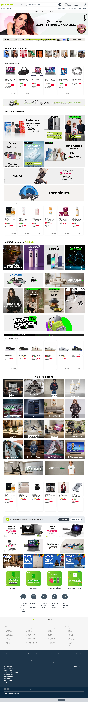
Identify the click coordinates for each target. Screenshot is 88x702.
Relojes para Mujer (71, 639)
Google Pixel (70, 634)
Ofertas (36, 11)
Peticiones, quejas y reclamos (9, 676)
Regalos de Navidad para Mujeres (54, 639)
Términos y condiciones (31, 689)
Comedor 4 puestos (31, 634)
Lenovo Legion (70, 635)
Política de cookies (42, 689)
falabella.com (75, 655)
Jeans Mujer (50, 635)
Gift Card (6, 682)
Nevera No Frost (71, 632)
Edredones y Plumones (32, 642)
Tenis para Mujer (31, 645)
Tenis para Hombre (31, 643)
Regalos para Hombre (52, 643)
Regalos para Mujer (51, 642)
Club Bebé (52, 660)
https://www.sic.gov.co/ (8, 678)
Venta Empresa (30, 662)
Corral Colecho (71, 642)
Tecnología (9, 645)
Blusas (29, 635)
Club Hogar (52, 662)
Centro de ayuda (7, 657)
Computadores (10, 635)
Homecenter (75, 662)
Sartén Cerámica (71, 643)
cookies (54, 699)
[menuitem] (72, 8)
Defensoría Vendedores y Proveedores (11, 672)
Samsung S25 (30, 628)
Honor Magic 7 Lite (71, 636)
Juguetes (9, 639)
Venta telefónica (7, 655)
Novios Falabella (53, 657)
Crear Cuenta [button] (75, 519)
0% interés (44, 11)
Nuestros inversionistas (31, 657)
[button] (43, 4)
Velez (69, 638)
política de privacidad (47, 699)
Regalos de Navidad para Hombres (54, 640)
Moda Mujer (9, 642)
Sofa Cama (30, 640)
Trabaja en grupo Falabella (32, 660)
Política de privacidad (52, 689)
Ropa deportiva (51, 632)
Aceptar (61, 699)
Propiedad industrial (8, 680)
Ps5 (28, 639)
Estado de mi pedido (8, 666)
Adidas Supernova (71, 628)
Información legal (7, 662)
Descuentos (50, 645)
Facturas (5, 664)
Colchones (9, 634)
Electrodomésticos (11, 636)
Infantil (8, 638)
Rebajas (52, 11)
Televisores (9, 631)
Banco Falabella (76, 664)
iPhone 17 (30, 630)
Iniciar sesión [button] (63, 519)
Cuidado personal (51, 628)
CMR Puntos (52, 655)
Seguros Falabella (76, 666)
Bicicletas (9, 630)
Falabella (75, 657)
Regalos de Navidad (51, 636)
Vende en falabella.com (31, 655)
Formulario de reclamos (8, 668)
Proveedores (29, 664)
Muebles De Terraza (31, 638)
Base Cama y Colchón (72, 631)
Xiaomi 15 (30, 631)
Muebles (9, 643)
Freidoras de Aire (31, 636)
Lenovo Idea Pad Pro (72, 640)
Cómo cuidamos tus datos (9, 674)
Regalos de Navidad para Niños (54, 638)
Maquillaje (50, 631)
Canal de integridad (8, 670)
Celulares (9, 632)
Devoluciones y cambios (8, 660)
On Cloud (70, 630)
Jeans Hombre (50, 634)
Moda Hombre (10, 640)
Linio (74, 660)
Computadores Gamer (32, 632)
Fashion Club (52, 664)
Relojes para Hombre (72, 645)
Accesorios (9, 628)
